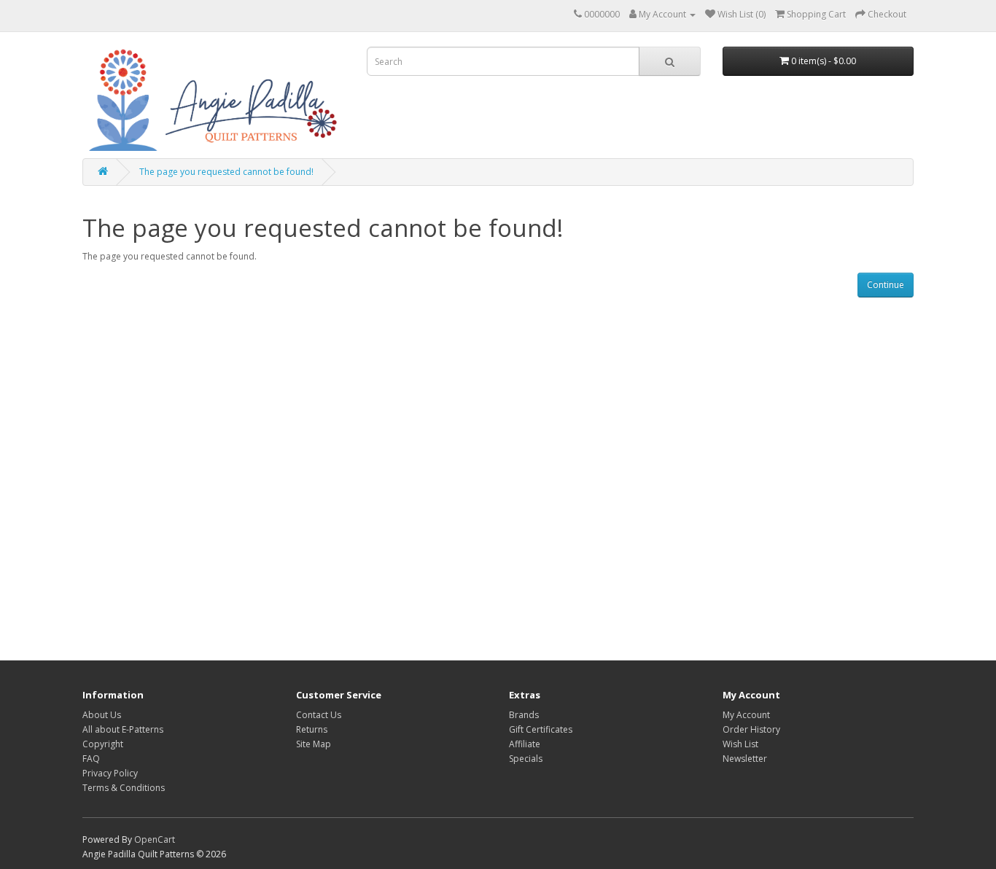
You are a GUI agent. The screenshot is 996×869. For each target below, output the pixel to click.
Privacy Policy (110, 773)
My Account (746, 715)
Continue (885, 284)
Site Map (313, 744)
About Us (101, 715)
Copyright (102, 744)
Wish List (740, 744)
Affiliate (524, 744)
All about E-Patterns (122, 729)
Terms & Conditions (123, 788)
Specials (525, 758)
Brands (524, 715)
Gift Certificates (540, 729)
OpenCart (154, 839)
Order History (751, 729)
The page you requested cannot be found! (226, 171)
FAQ (91, 758)
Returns (311, 729)
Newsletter (745, 758)
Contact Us (318, 715)
